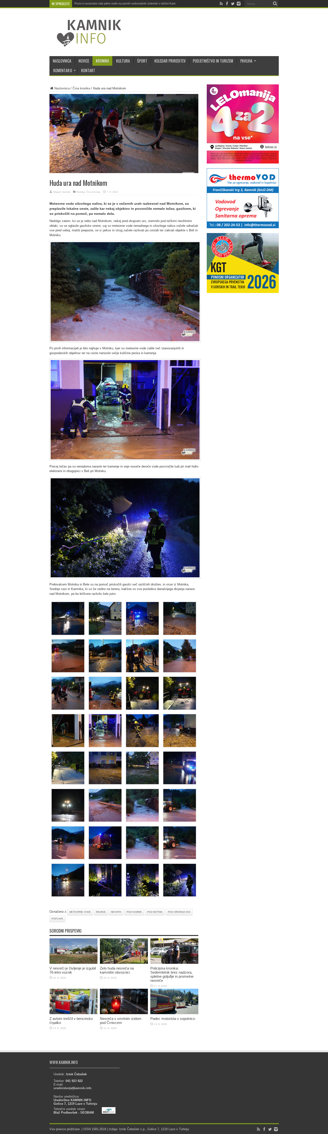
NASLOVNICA (62, 61)
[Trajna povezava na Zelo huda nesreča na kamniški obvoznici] (124, 962)
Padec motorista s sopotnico (172, 1019)
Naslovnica (62, 88)
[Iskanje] (275, 3)
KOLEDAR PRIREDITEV (170, 61)
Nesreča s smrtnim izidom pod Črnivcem (120, 1021)
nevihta (116, 912)
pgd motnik (155, 912)
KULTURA (123, 61)
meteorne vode (80, 912)
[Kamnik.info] (85, 44)
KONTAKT (88, 70)
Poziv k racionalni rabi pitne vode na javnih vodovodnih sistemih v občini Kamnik (126, 3)
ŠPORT (142, 61)
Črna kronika (81, 88)
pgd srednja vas (179, 912)
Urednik (66, 192)
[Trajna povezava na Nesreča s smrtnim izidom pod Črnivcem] (124, 1013)
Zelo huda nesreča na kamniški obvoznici (117, 970)
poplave (57, 918)
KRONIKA (102, 61)
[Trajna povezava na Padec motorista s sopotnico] (174, 1013)
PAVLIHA (246, 61)
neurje (101, 912)
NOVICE (84, 61)
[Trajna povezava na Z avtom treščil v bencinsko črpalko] (73, 1013)
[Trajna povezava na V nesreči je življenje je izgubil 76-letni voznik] (73, 962)
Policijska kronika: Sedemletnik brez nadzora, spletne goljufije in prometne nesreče (172, 974)
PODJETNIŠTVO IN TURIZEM (213, 61)
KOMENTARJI (62, 70)
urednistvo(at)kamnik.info (72, 1088)
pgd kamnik (134, 912)
